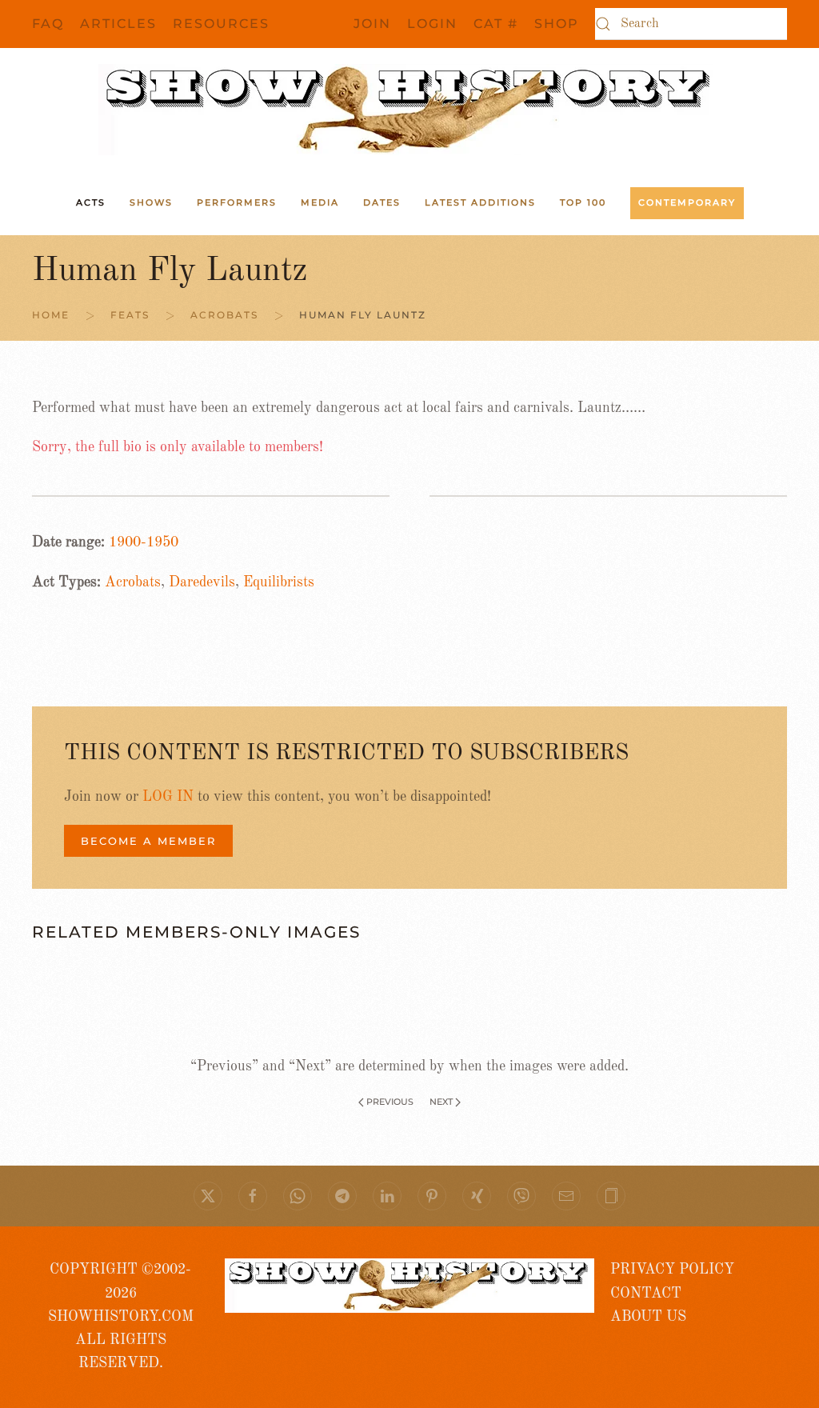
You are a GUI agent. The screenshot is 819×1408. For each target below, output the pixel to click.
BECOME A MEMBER (148, 840)
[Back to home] (409, 109)
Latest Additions (480, 202)
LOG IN (168, 797)
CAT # (495, 23)
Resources (221, 23)
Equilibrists (278, 582)
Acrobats (133, 582)
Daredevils (202, 582)
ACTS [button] (91, 202)
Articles (118, 23)
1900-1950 (143, 542)
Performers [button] (237, 202)
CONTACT (645, 1293)
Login (432, 23)
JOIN (372, 23)
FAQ (48, 23)
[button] (611, 1196)
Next (441, 1101)
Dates (382, 202)
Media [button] (320, 202)
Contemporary (687, 202)
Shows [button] (151, 202)
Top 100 (583, 202)
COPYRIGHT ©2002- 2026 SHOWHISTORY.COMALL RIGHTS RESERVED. (121, 1316)
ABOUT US (648, 1317)
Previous (389, 1101)
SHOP (556, 23)
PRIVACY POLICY (672, 1269)
